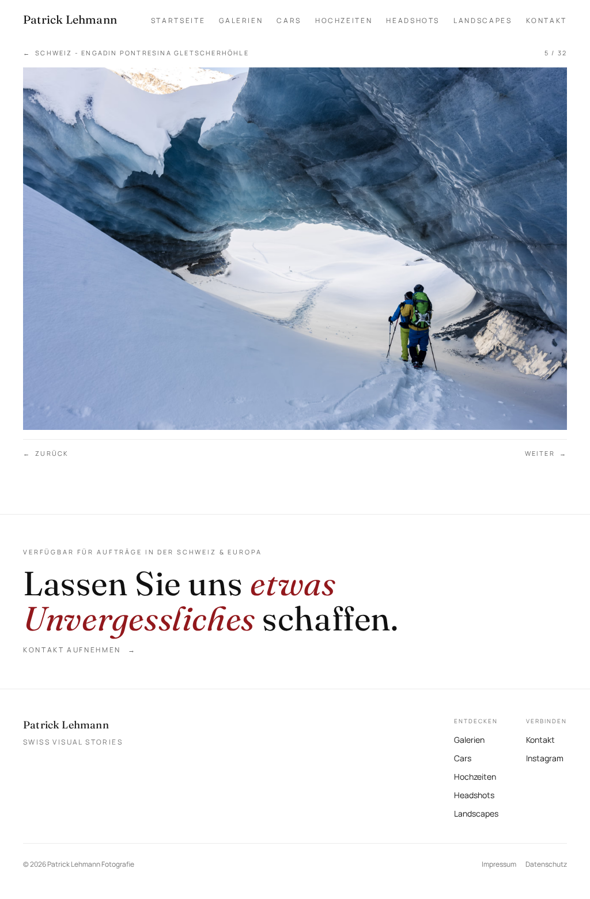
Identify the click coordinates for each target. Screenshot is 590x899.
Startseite (178, 20)
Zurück (46, 453)
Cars (289, 20)
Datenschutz (546, 864)
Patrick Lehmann (66, 724)
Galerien (241, 20)
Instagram (544, 757)
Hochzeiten (343, 20)
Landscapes (482, 20)
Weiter (546, 453)
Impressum (499, 864)
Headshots (413, 20)
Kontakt (546, 20)
